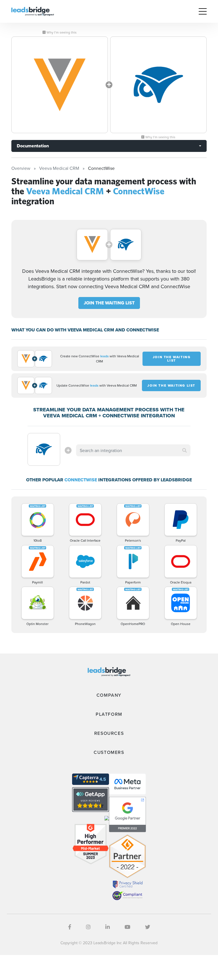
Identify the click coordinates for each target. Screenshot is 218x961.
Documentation (33, 146)
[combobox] (133, 450)
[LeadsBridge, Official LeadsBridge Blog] (32, 11)
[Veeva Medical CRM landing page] (59, 84)
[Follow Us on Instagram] (88, 927)
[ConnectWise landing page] (158, 84)
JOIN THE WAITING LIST (109, 303)
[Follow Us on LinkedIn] (107, 927)
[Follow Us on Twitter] (147, 927)
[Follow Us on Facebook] (69, 927)
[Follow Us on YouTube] (127, 927)
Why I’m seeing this (61, 32)
